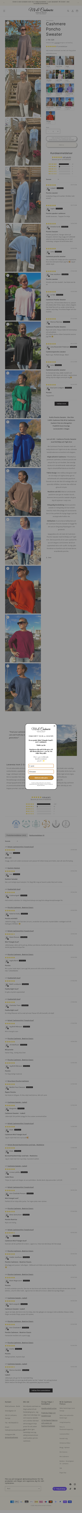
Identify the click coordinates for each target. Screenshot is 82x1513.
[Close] (54, 726)
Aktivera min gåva (41, 778)
